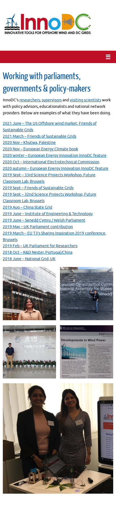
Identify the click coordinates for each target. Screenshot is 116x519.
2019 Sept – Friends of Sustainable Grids (38, 188)
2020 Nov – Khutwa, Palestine (29, 142)
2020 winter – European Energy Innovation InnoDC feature (54, 155)
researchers (29, 100)
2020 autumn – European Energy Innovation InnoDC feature (55, 168)
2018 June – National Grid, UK (29, 259)
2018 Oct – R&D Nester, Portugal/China (37, 252)
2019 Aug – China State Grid (27, 207)
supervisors (52, 100)
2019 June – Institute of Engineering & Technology (48, 213)
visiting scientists (85, 100)
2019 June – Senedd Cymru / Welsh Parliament (44, 220)
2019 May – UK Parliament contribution (38, 226)
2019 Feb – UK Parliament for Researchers (40, 246)
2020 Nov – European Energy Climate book (40, 149)
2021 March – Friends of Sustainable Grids (39, 136)
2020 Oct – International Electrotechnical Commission (51, 162)
